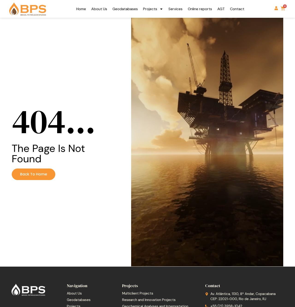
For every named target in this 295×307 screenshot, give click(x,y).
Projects (150, 8)
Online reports (200, 8)
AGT (221, 8)
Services (175, 8)
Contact (237, 8)
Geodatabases (125, 8)
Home (81, 8)
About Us (99, 8)
